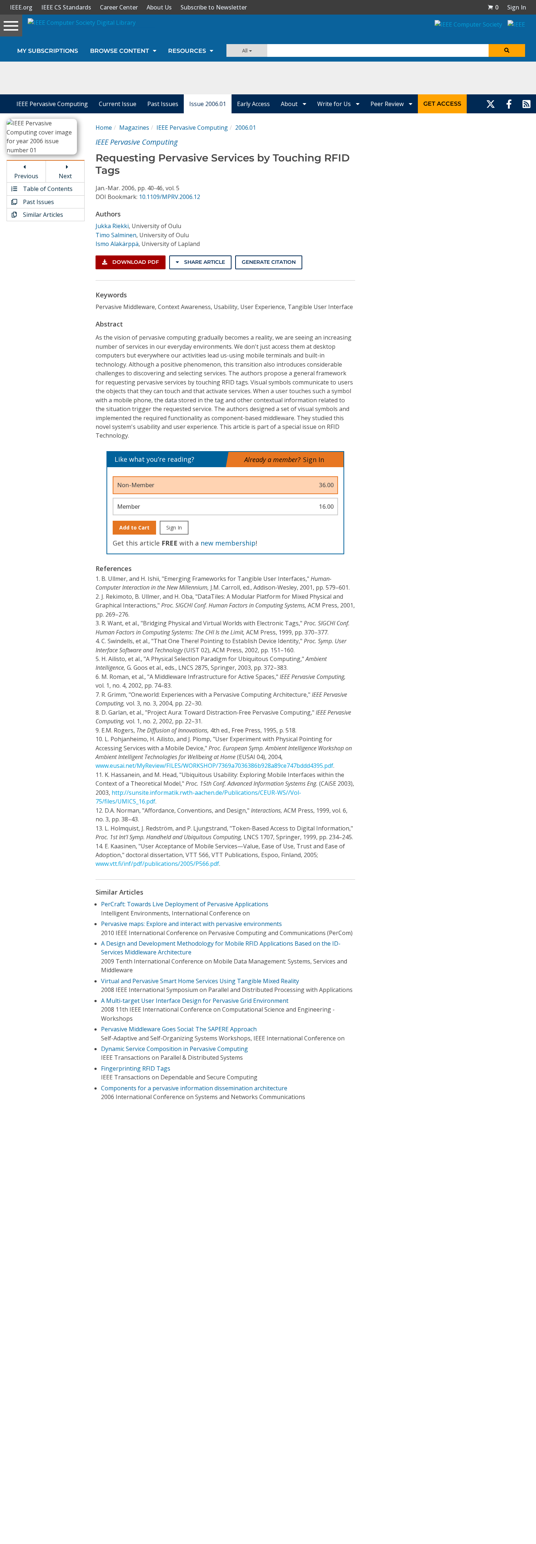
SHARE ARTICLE (204, 262)
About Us (159, 7)
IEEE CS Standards (66, 7)
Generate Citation (269, 262)
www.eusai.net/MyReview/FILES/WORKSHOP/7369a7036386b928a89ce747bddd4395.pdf (214, 766)
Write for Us (334, 104)
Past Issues (162, 104)
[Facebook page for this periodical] (509, 103)
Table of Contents (47, 189)
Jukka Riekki (112, 226)
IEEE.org (21, 7)
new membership (228, 543)
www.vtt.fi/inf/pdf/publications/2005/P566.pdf (157, 864)
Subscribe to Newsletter (213, 7)
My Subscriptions (47, 50)
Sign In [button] (516, 7)
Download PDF (135, 262)
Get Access (442, 103)
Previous (26, 176)
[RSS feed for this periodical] (526, 103)
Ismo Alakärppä (117, 244)
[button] (493, 7)
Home (104, 128)
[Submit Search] (507, 50)
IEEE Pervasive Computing (52, 104)
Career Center (119, 7)
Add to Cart (134, 527)
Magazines (134, 128)
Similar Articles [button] (42, 215)
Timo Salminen (116, 235)
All (245, 50)
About (290, 104)
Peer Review (387, 104)
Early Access (253, 104)
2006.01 (245, 128)
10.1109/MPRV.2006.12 (169, 197)
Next (65, 176)
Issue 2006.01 (207, 104)
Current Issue (117, 104)
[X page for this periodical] (491, 103)
